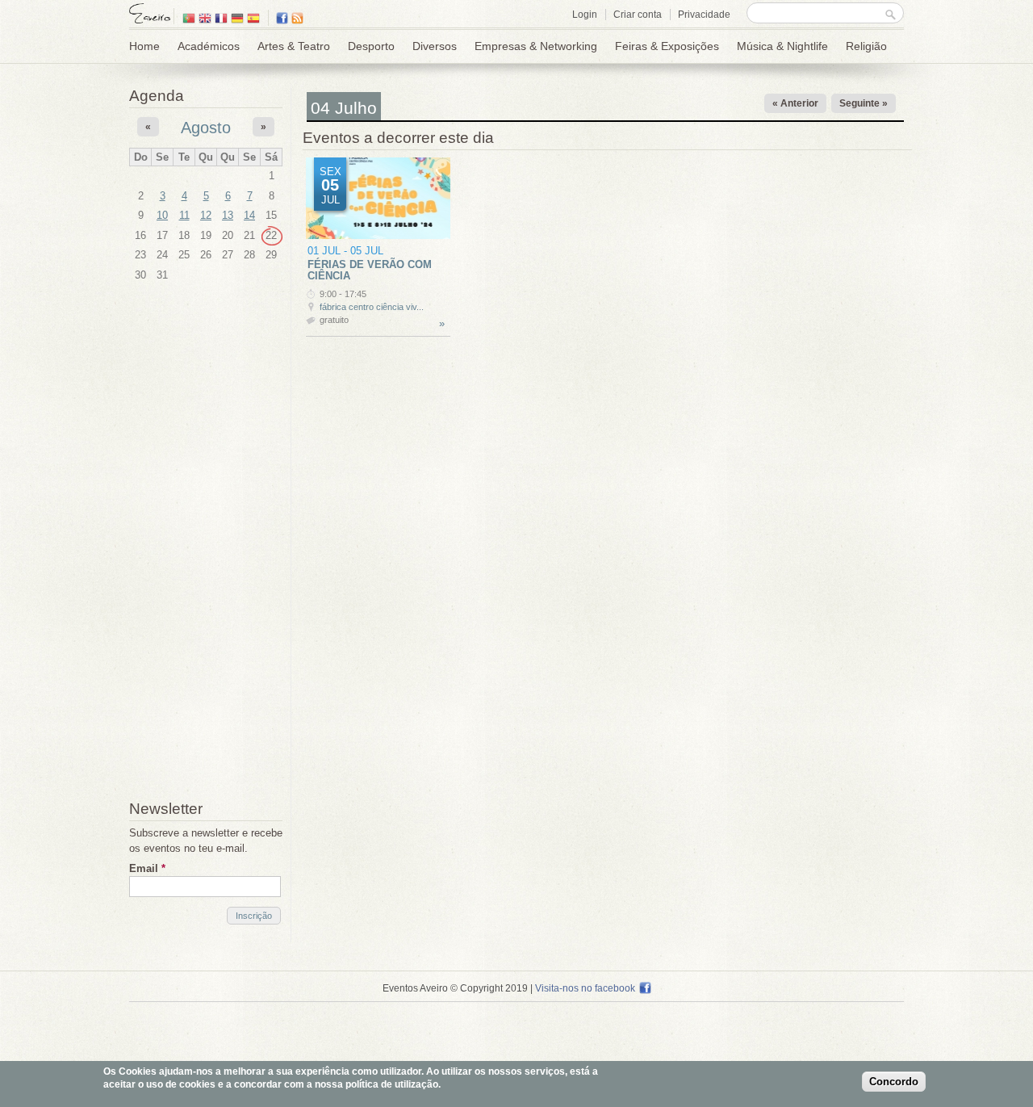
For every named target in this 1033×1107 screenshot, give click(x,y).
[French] (221, 19)
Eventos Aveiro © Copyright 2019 (455, 988)
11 (184, 215)
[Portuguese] (188, 19)
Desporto (371, 46)
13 (227, 215)
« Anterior (795, 103)
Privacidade (704, 14)
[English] (205, 19)
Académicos (209, 46)
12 (205, 215)
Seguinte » (863, 103)
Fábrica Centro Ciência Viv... (372, 307)
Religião (866, 46)
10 (162, 215)
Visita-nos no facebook (585, 988)
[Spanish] (253, 19)
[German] (237, 19)
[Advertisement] (205, 543)
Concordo (893, 1082)
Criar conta (637, 14)
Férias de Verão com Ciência (369, 270)
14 (249, 215)
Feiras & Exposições (667, 46)
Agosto (206, 127)
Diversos (434, 46)
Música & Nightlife (782, 46)
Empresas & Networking (536, 46)
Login (584, 14)
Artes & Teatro (293, 46)
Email (147, 868)
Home (144, 46)
